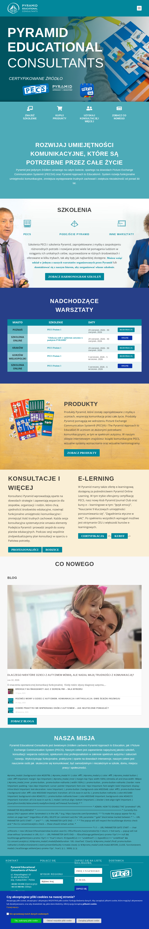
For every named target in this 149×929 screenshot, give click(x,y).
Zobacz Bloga (22, 721)
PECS (27, 234)
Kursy (120, 536)
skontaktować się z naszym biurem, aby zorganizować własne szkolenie (74, 267)
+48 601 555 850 (17, 884)
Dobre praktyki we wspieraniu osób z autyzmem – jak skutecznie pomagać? (62, 708)
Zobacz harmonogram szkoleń (74, 276)
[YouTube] (52, 868)
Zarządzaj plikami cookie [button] (88, 921)
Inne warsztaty (121, 234)
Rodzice (52, 549)
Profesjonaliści (24, 549)
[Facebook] (42, 868)
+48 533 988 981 (17, 887)
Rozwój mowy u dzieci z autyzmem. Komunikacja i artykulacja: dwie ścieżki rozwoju (67, 698)
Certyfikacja (92, 536)
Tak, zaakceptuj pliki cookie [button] (26, 921)
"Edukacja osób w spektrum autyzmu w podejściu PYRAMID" (65, 339)
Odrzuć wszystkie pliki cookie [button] (59, 921)
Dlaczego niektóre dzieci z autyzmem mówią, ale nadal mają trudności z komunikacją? (70, 675)
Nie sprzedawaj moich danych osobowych (29, 914)
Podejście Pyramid (74, 234)
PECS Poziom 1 (54, 330)
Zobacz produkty (81, 452)
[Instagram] (47, 868)
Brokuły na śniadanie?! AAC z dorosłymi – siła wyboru (49, 689)
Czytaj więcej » (13, 907)
